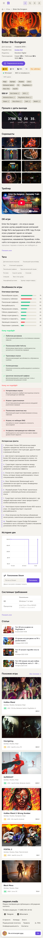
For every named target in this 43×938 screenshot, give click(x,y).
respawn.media (10, 901)
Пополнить (33, 580)
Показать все (7, 251)
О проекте (6, 920)
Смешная (6, 277)
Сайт (26, 101)
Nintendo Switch (8, 85)
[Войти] (39, 3)
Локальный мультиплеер (31, 262)
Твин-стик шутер (18, 277)
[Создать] (25, 3)
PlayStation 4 (27, 85)
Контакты (24, 926)
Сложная (28, 273)
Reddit (36, 101)
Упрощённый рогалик (10, 280)
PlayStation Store (23, 97)
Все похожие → (35, 674)
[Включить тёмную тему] (35, 3)
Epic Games (13, 93)
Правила (26, 923)
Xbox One (6, 89)
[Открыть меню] (4, 3)
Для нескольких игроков (11, 262)
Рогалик (6, 273)
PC (18, 85)
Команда (16, 920)
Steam (5, 101)
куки (21, 933)
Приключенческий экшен (28, 269)
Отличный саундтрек (16, 265)
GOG (24, 93)
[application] (21, 552)
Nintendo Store (8, 97)
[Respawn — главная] (8, 3)
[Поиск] (30, 3)
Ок (38, 933)
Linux (29, 81)
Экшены (21, 81)
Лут (4, 265)
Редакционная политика (12, 923)
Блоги (24, 920)
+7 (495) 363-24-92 (25, 910)
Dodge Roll (19, 50)
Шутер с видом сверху (28, 280)
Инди (4, 81)
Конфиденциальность (11, 926)
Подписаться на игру (15, 63)
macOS (15, 89)
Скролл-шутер (17, 273)
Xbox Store (16, 101)
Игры (8, 9)
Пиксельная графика (10, 269)
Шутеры (12, 81)
